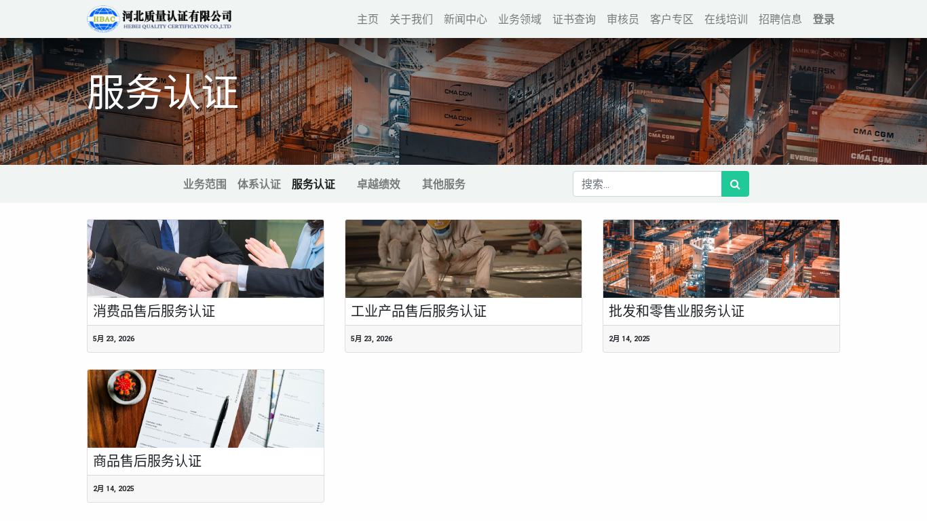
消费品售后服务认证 (154, 311)
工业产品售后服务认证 (419, 311)
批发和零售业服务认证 (676, 311)
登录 (824, 19)
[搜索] (735, 184)
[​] (346, 183)
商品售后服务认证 (147, 461)
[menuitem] (368, 19)
